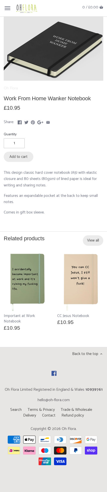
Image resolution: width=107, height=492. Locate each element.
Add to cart (18, 157)
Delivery (29, 415)
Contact (48, 415)
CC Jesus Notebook (73, 316)
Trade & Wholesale (76, 409)
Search (16, 409)
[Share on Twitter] (26, 121)
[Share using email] (48, 121)
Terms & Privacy (41, 409)
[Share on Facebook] (20, 121)
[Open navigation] (7, 8)
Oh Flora (11, 88)
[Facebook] (54, 373)
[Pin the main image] (33, 121)
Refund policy (72, 415)
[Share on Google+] (40, 121)
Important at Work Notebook (19, 318)
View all (93, 240)
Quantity (10, 134)
